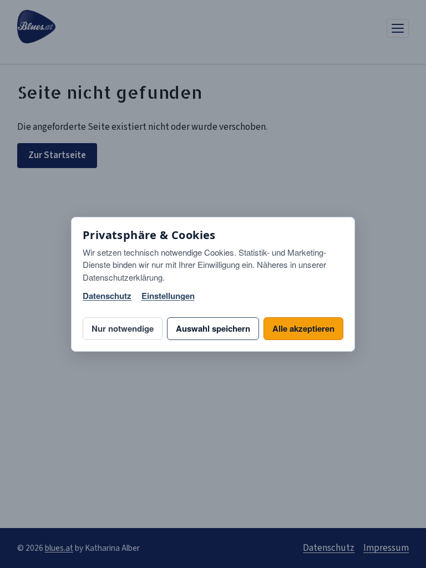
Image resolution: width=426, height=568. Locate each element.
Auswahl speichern (213, 328)
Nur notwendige (123, 328)
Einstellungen (168, 296)
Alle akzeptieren (303, 328)
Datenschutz (107, 296)
